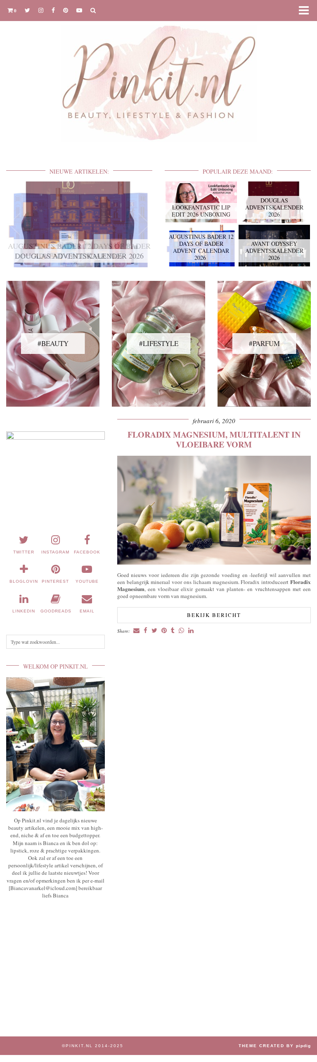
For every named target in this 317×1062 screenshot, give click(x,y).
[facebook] (53, 10)
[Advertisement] (55, 962)
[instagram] (40, 10)
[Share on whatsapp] (181, 630)
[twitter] (27, 10)
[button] (306, 10)
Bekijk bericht (214, 615)
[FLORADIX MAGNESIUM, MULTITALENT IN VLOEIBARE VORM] (214, 562)
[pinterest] (65, 10)
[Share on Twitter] (154, 630)
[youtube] (79, 10)
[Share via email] (136, 630)
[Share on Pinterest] (164, 630)
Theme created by (275, 1045)
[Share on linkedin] (191, 630)
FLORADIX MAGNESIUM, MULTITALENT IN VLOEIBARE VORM (214, 439)
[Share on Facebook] (145, 630)
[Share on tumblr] (173, 630)
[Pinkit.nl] (158, 76)
